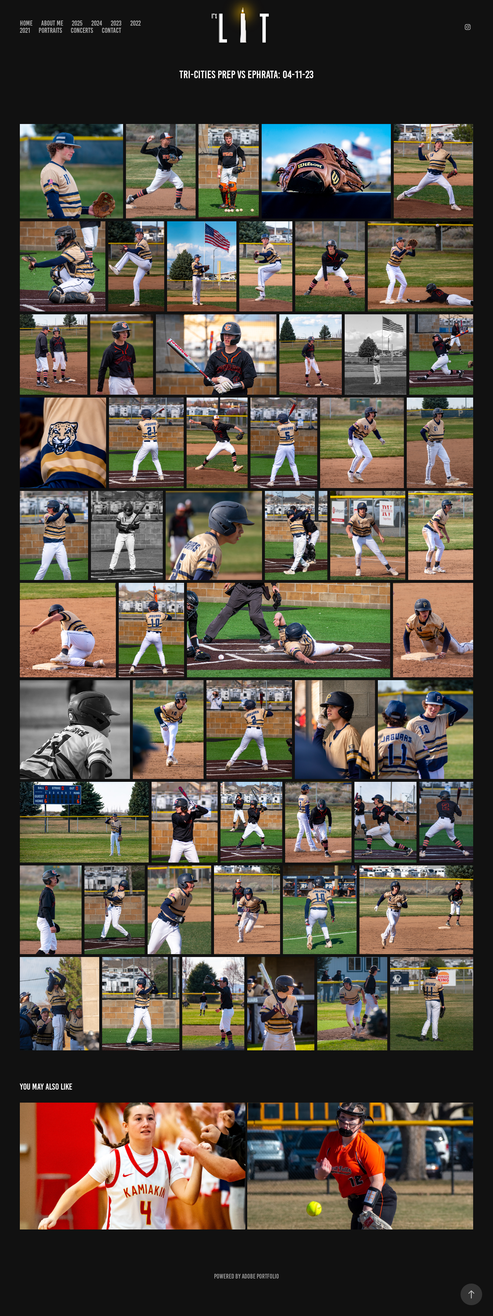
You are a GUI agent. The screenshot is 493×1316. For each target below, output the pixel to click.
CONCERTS (82, 30)
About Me (52, 23)
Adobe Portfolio (260, 1276)
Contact (111, 30)
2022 (135, 23)
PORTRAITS (50, 30)
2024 (96, 23)
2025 (77, 23)
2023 (116, 23)
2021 (25, 30)
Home (26, 23)
